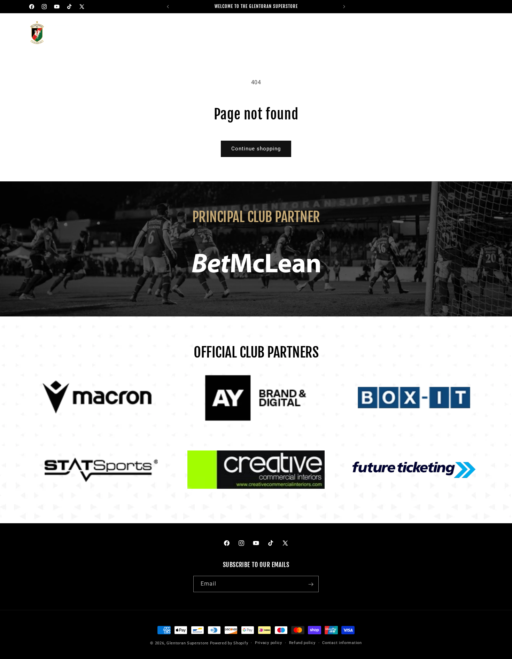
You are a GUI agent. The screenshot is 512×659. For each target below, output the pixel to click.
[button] (148, 33)
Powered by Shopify (229, 643)
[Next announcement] (344, 6)
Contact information (342, 642)
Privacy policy (268, 642)
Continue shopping (256, 149)
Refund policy (302, 642)
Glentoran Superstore (187, 643)
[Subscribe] (310, 584)
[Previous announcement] (168, 6)
